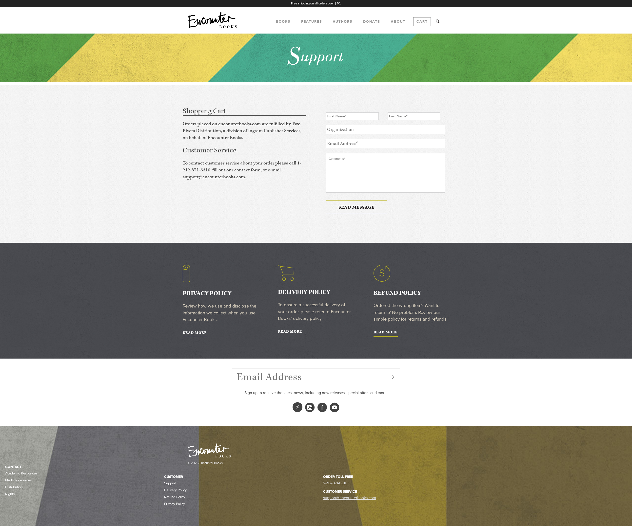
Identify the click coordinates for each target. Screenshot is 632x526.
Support (170, 483)
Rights (10, 494)
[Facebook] (322, 409)
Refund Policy (174, 497)
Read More (195, 333)
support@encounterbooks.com (349, 497)
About (398, 21)
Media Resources (18, 480)
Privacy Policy (174, 504)
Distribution (14, 487)
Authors (342, 21)
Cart (422, 21)
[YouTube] (334, 409)
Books (283, 21)
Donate (371, 21)
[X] (297, 409)
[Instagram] (310, 409)
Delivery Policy (175, 490)
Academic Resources (21, 473)
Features (311, 21)
